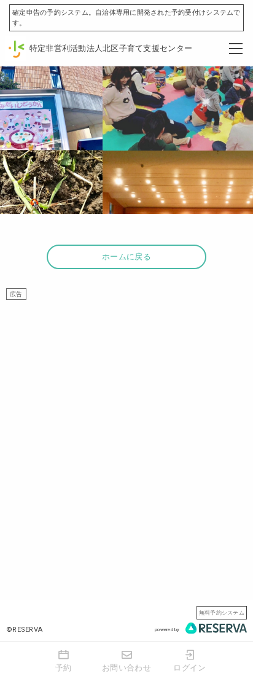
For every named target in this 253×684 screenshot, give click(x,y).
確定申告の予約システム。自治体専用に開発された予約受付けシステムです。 (126, 18)
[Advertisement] (126, 426)
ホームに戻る (126, 256)
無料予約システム (221, 612)
